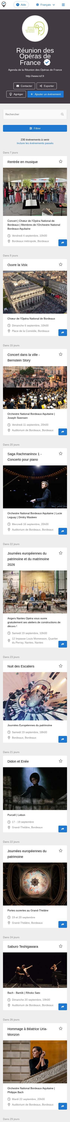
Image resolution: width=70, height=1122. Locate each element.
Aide (23, 4)
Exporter (49, 85)
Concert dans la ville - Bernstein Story (23, 357)
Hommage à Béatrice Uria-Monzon (27, 1031)
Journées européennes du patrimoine (26, 854)
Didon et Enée (18, 761)
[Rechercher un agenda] (62, 114)
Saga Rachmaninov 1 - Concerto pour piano (24, 456)
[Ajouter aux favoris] (61, 161)
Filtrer (37, 128)
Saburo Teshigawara (22, 946)
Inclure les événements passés (35, 143)
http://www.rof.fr (35, 75)
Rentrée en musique (22, 162)
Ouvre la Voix (17, 265)
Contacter (26, 85)
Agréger (18, 94)
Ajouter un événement (48, 94)
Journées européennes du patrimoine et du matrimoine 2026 (28, 559)
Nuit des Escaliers (20, 666)
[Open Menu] (63, 4)
